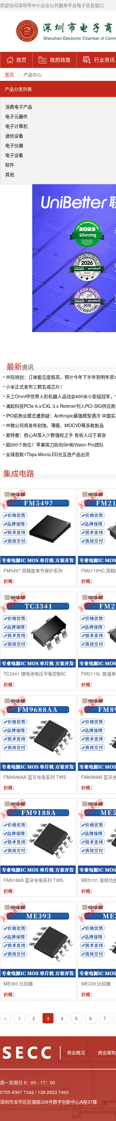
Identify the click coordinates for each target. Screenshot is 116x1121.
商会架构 (107, 1052)
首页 (9, 74)
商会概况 (76, 1052)
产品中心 (33, 74)
